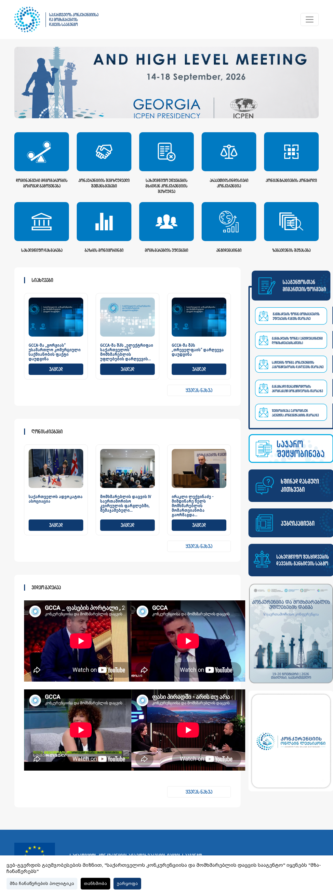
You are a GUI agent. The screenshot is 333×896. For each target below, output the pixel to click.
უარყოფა (127, 883)
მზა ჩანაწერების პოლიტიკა (42, 883)
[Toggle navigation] (309, 19)
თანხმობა (95, 883)
